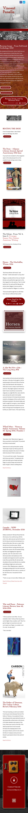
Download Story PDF (5, 87)
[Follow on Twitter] (24, 2)
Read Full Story (7, 467)
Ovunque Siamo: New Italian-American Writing (11, 238)
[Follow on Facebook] (21, 2)
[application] (14, 103)
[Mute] (20, 103)
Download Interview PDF (6, 92)
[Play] (4, 103)
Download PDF (7, 136)
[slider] (23, 103)
